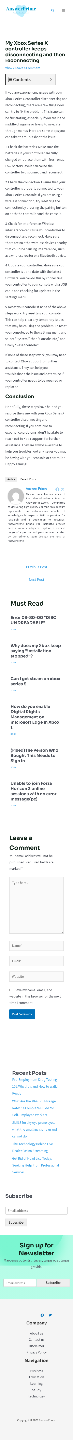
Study (36, 1390)
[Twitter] (62, 489)
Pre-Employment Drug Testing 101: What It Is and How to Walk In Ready (36, 1086)
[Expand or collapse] (51, 79)
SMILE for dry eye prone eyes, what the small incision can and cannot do (34, 1129)
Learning (36, 1383)
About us (36, 1333)
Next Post (36, 579)
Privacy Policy (37, 1352)
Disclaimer (36, 1346)
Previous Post (36, 567)
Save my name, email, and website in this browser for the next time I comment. (35, 996)
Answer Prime (36, 488)
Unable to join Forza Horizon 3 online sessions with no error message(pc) (33, 791)
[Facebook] (57, 489)
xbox (8, 68)
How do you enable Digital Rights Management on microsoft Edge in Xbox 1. (35, 717)
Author (11, 479)
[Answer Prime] (16, 496)
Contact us (36, 1339)
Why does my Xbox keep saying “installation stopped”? (36, 651)
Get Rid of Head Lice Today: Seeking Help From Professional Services (35, 1165)
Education (36, 1377)
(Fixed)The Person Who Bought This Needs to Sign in (34, 755)
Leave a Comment (28, 68)
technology (36, 1396)
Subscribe (16, 1222)
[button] (53, 10)
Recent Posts (28, 479)
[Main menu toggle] (63, 10)
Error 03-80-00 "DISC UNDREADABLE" (33, 620)
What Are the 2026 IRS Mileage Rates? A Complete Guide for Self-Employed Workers (34, 1108)
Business (36, 1371)
